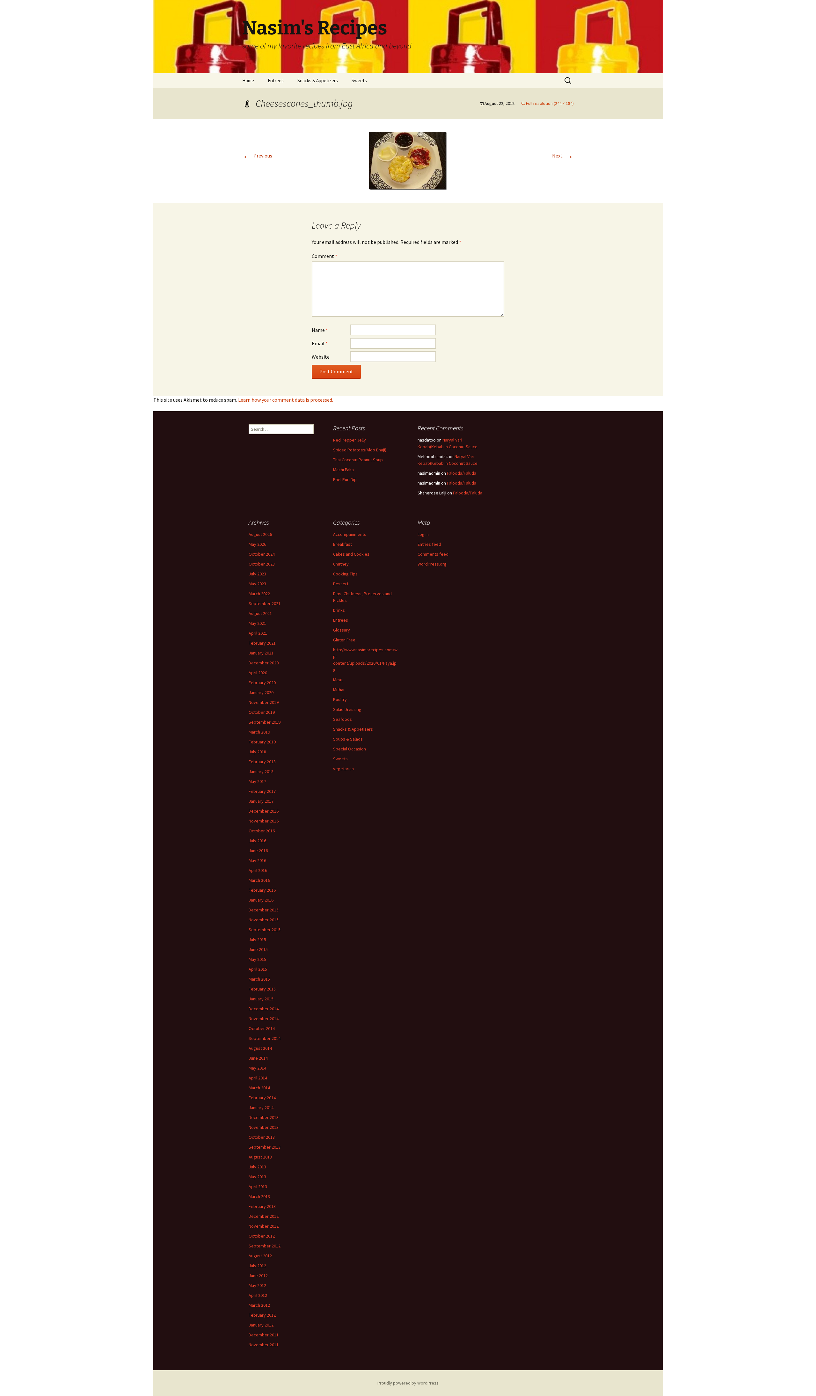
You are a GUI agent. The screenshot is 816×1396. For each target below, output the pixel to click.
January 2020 (261, 692)
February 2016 (262, 890)
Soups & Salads (348, 739)
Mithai (338, 689)
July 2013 (257, 1167)
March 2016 (259, 880)
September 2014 (264, 1038)
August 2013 (260, 1157)
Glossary (341, 630)
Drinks (339, 610)
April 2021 (258, 633)
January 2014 (261, 1107)
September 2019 (264, 722)
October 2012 (262, 1236)
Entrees (276, 80)
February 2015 (262, 989)
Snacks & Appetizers (317, 80)
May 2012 (257, 1285)
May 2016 (257, 860)
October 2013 (262, 1137)
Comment (324, 256)
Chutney (341, 564)
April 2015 (258, 969)
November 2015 (264, 920)
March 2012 (259, 1305)
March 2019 (259, 732)
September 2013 (264, 1147)
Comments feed (433, 554)
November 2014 (264, 1018)
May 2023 (257, 584)
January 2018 (261, 771)
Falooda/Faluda (461, 473)
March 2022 (259, 593)
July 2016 (257, 841)
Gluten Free (344, 640)
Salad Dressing (347, 709)
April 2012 (258, 1295)
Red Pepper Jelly (349, 440)
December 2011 (264, 1335)
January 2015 (261, 999)
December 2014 (264, 1009)
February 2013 (262, 1206)
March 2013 (259, 1196)
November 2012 (264, 1226)
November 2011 (264, 1345)
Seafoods (342, 719)
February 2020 (262, 682)
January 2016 (261, 900)
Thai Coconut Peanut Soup (358, 460)
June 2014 (258, 1058)
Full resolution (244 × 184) (550, 103)
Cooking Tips (345, 574)
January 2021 (261, 653)
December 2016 (264, 811)
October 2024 (262, 554)
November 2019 (264, 702)
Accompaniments (349, 534)
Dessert (340, 584)
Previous (257, 155)
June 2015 (258, 949)
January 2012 (261, 1325)
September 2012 (264, 1246)
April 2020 (258, 673)
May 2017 (257, 781)
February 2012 (262, 1315)
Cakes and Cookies (351, 554)
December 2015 (264, 910)
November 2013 (264, 1127)
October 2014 (262, 1028)
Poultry (340, 699)
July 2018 (257, 752)
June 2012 (258, 1275)
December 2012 (264, 1216)
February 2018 (262, 761)
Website (321, 357)
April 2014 (258, 1078)
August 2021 (260, 613)
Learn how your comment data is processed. (285, 400)
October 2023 (262, 564)
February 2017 (262, 791)
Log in (423, 534)
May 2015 (257, 959)
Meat (338, 680)
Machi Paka (343, 469)
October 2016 (262, 831)
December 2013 (264, 1117)
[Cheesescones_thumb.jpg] (408, 160)
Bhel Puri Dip (345, 479)
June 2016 (258, 850)
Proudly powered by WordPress (408, 1383)
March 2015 (259, 979)
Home (248, 80)
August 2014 (260, 1048)
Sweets (359, 80)
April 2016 (258, 870)
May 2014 (257, 1068)
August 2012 (260, 1256)
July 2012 (257, 1265)
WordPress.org (432, 564)
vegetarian (343, 768)
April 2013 (258, 1186)
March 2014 (259, 1088)
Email (320, 343)
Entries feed (429, 544)
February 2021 (262, 643)
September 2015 (264, 929)
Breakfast (342, 544)
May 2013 (257, 1177)
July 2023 (257, 574)
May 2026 (257, 544)
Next (563, 155)
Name (320, 330)
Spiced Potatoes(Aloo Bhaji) (359, 450)
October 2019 (262, 712)
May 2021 (257, 623)
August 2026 (260, 534)
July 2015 (257, 939)
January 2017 (261, 801)
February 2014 (262, 1097)
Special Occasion (349, 749)
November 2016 (264, 821)
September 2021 (264, 603)
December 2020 (264, 663)
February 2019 (262, 742)
